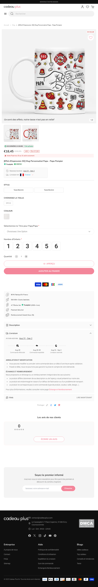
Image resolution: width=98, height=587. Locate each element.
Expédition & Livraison (46, 559)
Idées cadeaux (82, 550)
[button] (49, 226)
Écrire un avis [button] (49, 439)
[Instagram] (40, 535)
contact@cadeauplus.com (42, 518)
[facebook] (51, 405)
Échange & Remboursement (49, 568)
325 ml (8, 203)
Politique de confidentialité (48, 550)
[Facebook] (29, 535)
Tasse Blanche (18, 190)
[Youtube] (50, 535)
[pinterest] (59, 405)
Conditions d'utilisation (47, 554)
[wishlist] (87, 6)
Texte (79, 563)
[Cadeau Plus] (12, 6)
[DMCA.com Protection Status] (86, 523)
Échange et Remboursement (60, 389)
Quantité (8, 256)
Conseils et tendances (85, 559)
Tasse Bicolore (49, 190)
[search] (12, 13)
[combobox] (51, 14)
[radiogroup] (49, 246)
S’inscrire (68, 488)
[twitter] (55, 405)
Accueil (6, 25)
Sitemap (7, 563)
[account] (82, 6)
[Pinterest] (55, 535)
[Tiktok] (45, 535)
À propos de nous (11, 550)
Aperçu (50, 263)
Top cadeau (81, 554)
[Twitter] (34, 535)
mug (13, 25)
